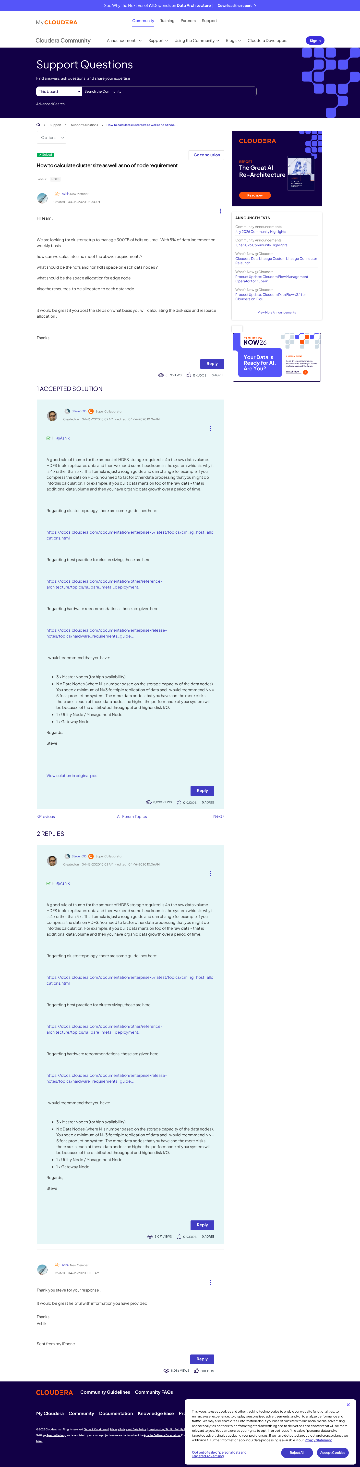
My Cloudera (50, 1413)
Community (143, 20)
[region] (270, 1432)
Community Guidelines (105, 1392)
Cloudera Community (63, 40)
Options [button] (48, 137)
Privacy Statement (318, 1440)
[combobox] (169, 91)
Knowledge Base (156, 1413)
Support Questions (84, 125)
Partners (188, 20)
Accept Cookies (333, 1452)
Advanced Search (50, 103)
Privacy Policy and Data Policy (128, 1429)
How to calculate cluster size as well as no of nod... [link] (142, 125)
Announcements (122, 40)
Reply (212, 363)
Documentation (116, 1413)
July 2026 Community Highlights (260, 231)
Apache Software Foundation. (162, 1435)
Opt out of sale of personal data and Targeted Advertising (219, 1454)
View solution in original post (73, 775)
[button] (218, 210)
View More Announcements (277, 312)
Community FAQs (154, 1392)
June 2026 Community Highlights (261, 245)
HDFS (55, 179)
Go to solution (207, 154)
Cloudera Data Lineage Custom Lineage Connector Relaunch (276, 260)
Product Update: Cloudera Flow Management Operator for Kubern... (271, 278)
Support (209, 20)
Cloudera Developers (267, 40)
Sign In (315, 40)
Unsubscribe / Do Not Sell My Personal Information (179, 1429)
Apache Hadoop (56, 1435)
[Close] (348, 1404)
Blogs (231, 40)
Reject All (297, 1452)
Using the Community (195, 40)
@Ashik (63, 437)
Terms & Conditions (96, 1429)
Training (167, 20)
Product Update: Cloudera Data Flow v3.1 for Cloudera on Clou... (270, 296)
